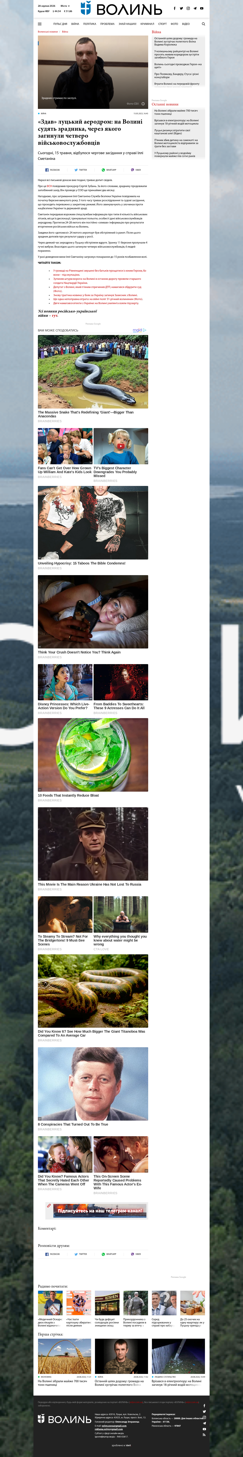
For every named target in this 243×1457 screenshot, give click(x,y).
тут (54, 316)
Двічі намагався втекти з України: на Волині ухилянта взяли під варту (95, 303)
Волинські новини (48, 32)
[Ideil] (121, 1445)
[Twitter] (181, 9)
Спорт (162, 24)
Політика (89, 24)
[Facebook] (174, 9)
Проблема (107, 24)
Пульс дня (60, 24)
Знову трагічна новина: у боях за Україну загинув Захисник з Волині (95, 295)
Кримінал (147, 24)
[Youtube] (201, 9)
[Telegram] (194, 9)
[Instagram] (188, 9)
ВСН (49, 186)
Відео (186, 24)
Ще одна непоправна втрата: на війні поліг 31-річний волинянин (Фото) (97, 299)
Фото (174, 24)
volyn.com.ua (136, 1402)
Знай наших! (127, 24)
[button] (65, 6)
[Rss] (204, 1434)
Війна (75, 24)
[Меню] (39, 24)
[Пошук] (203, 24)
